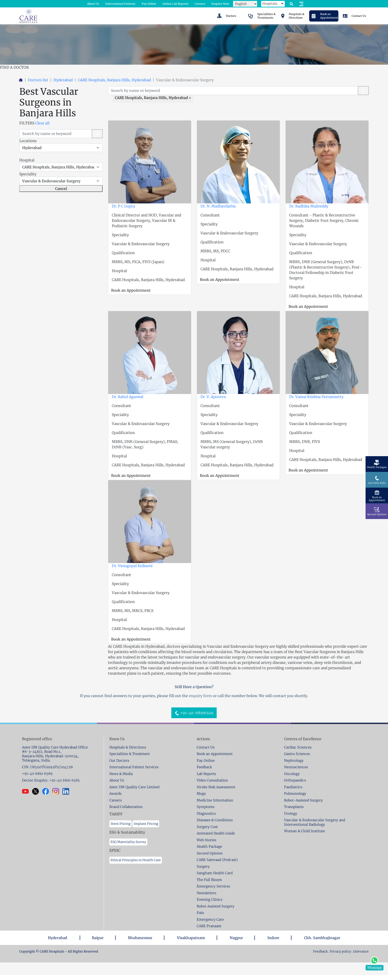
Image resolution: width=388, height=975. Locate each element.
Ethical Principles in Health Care (135, 860)
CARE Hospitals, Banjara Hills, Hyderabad (114, 80)
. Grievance (360, 951)
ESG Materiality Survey (128, 842)
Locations (28, 141)
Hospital (26, 160)
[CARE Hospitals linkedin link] (67, 791)
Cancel (61, 188)
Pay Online (149, 3)
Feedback (320, 951)
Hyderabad (63, 80)
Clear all (42, 123)
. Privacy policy (339, 951)
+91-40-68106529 (196, 713)
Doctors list (38, 80)
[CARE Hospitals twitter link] (37, 791)
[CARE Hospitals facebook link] (47, 791)
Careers (200, 3)
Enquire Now (220, 3)
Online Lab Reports (175, 3)
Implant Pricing (146, 824)
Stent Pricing (120, 824)
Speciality (27, 174)
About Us (93, 3)
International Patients (120, 3)
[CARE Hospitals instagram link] (57, 791)
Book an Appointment (131, 290)
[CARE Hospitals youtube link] (27, 791)
